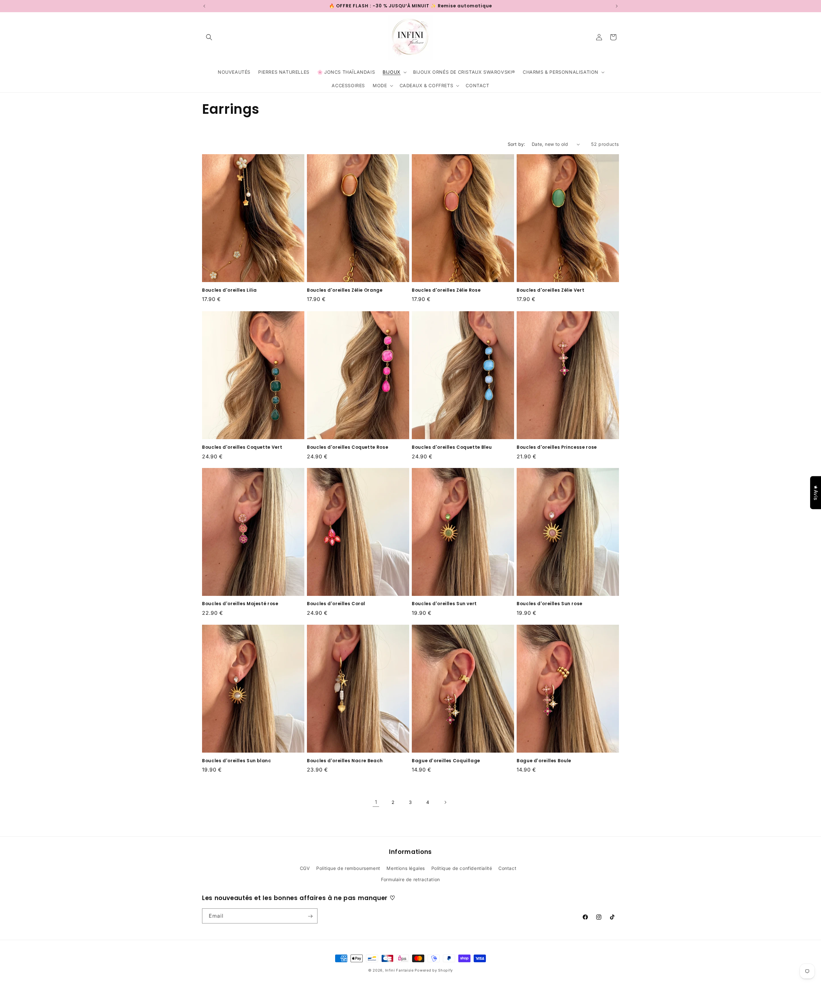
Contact (507, 868)
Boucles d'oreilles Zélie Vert (550, 290)
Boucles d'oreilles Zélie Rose (446, 290)
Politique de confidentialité (461, 868)
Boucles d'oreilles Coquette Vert (242, 447)
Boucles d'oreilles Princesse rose (557, 447)
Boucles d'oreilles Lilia (229, 290)
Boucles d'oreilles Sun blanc (236, 761)
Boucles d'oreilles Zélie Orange (345, 290)
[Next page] (445, 802)
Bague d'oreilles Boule (544, 761)
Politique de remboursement (348, 868)
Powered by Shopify (434, 970)
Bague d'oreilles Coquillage (446, 761)
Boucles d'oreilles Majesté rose (240, 604)
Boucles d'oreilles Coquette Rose (347, 447)
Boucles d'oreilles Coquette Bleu (452, 447)
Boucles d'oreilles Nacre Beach (345, 761)
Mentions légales (405, 868)
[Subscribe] (310, 916)
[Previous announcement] (204, 6)
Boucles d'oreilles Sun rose (549, 604)
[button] (209, 37)
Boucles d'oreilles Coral (336, 604)
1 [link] (376, 802)
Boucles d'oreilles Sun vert (444, 604)
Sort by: (516, 144)
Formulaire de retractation (410, 879)
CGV (305, 868)
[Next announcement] (617, 6)
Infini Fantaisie (400, 970)
